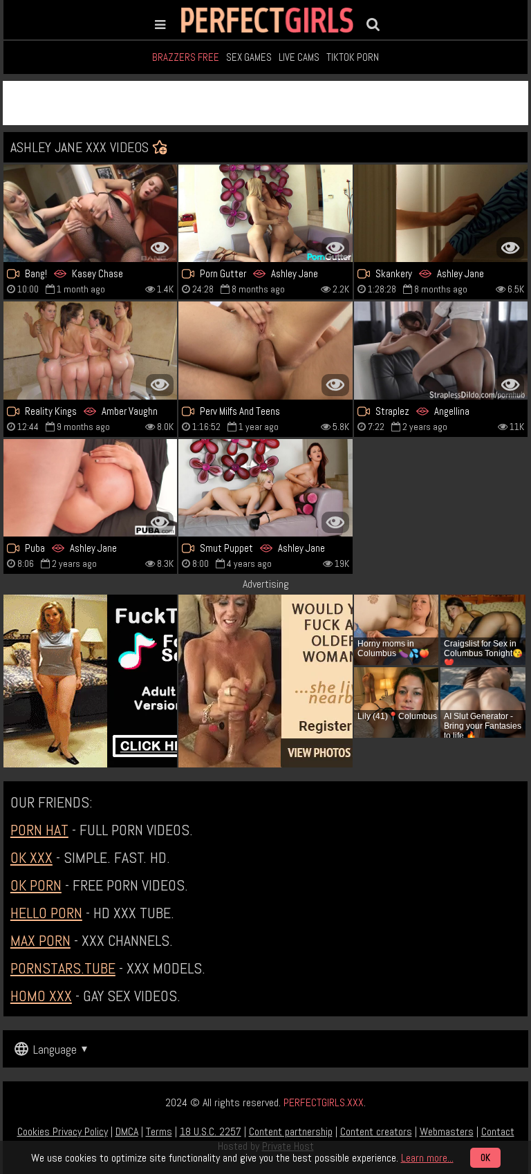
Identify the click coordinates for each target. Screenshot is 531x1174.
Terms (159, 1131)
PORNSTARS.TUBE (62, 968)
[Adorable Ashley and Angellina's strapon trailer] (441, 350)
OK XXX (31, 857)
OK (485, 1158)
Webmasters (447, 1131)
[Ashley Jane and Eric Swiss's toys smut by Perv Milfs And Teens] (265, 350)
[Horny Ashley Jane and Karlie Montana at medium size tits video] (265, 488)
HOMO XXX (41, 995)
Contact (497, 1131)
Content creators (376, 1131)
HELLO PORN (46, 912)
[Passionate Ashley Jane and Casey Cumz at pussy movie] (90, 488)
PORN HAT (39, 829)
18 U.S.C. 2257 (210, 1131)
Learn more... (427, 1157)
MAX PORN (40, 940)
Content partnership (291, 1131)
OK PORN (36, 885)
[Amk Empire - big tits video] (90, 213)
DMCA (126, 1131)
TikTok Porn (352, 57)
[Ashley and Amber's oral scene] (90, 350)
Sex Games (249, 57)
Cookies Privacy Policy (62, 1131)
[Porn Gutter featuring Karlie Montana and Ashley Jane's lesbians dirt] (265, 213)
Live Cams (299, 57)
